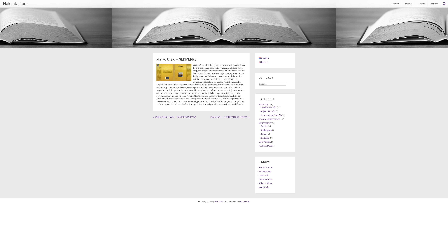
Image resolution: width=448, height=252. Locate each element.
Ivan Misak (263, 187)
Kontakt (434, 3)
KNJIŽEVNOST (265, 123)
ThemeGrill (244, 202)
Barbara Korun (265, 179)
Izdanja (408, 3)
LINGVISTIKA (265, 142)
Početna (395, 3)
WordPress (219, 202)
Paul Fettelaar (265, 171)
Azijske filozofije (268, 111)
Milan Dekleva (265, 183)
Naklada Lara (15, 3)
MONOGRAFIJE (266, 146)
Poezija (264, 126)
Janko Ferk (263, 175)
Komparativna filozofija (271, 115)
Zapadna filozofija (268, 107)
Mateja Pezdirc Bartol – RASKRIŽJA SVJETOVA (174, 117)
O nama (421, 3)
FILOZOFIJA (264, 104)
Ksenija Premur (266, 167)
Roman (264, 134)
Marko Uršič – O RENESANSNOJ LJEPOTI (230, 117)
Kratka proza (266, 130)
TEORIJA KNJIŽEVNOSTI (269, 119)
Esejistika (265, 138)
